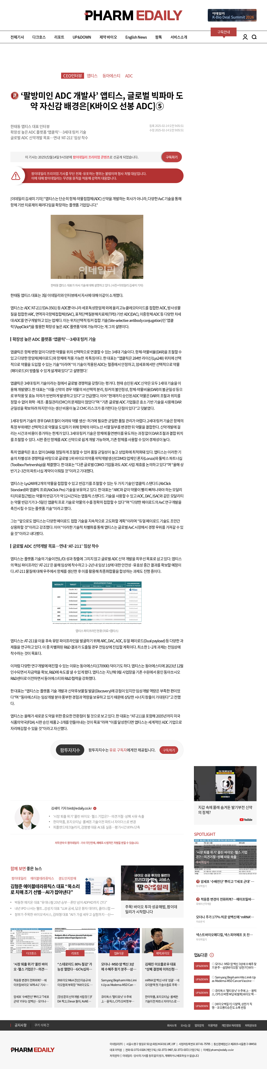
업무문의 (199, 1025)
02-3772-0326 (138, 1050)
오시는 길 (185, 1025)
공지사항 (20, 1024)
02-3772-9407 (165, 1050)
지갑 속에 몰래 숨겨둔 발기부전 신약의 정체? (225, 810)
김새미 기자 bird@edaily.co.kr (71, 808)
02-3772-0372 (181, 1050)
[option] (67, 1024)
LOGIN (244, 37)
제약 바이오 (108, 37)
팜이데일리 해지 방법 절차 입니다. (55, 1025)
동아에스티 (111, 76)
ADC (129, 76)
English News (136, 37)
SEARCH (254, 37)
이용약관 (212, 1025)
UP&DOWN (82, 37)
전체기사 (17, 37)
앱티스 (92, 76)
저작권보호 (251, 1025)
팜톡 (158, 37)
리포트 (59, 37)
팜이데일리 (18, 878)
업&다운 (119, 953)
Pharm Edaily (32, 1050)
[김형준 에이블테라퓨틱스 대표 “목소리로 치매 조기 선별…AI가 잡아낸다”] (100, 885)
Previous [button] (35, 1022)
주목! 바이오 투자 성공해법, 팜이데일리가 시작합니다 (151, 909)
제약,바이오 (162, 953)
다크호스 (39, 37)
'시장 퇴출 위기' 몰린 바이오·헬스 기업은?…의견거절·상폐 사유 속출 (98, 816)
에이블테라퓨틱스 (42, 878)
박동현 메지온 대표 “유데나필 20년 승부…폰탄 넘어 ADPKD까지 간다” (61, 902)
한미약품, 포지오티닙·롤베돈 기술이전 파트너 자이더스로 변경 (94, 821)
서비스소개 (178, 37)
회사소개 (171, 1025)
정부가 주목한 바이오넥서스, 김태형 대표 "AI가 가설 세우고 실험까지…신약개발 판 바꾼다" (74, 914)
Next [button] (35, 1027)
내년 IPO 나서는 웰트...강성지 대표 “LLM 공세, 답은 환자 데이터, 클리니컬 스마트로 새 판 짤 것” (77, 908)
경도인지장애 (67, 878)
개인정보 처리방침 (231, 1025)
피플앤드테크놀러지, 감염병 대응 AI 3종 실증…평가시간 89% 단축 (96, 827)
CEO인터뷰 (72, 76)
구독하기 (172, 156)
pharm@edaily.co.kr (222, 1050)
